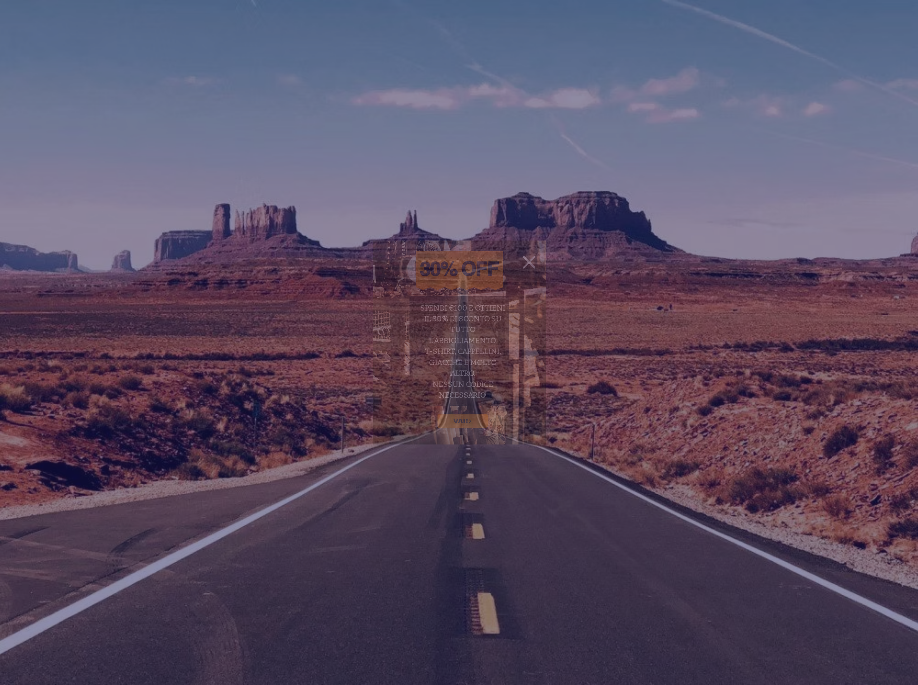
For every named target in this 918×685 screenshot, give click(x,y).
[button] (529, 262)
